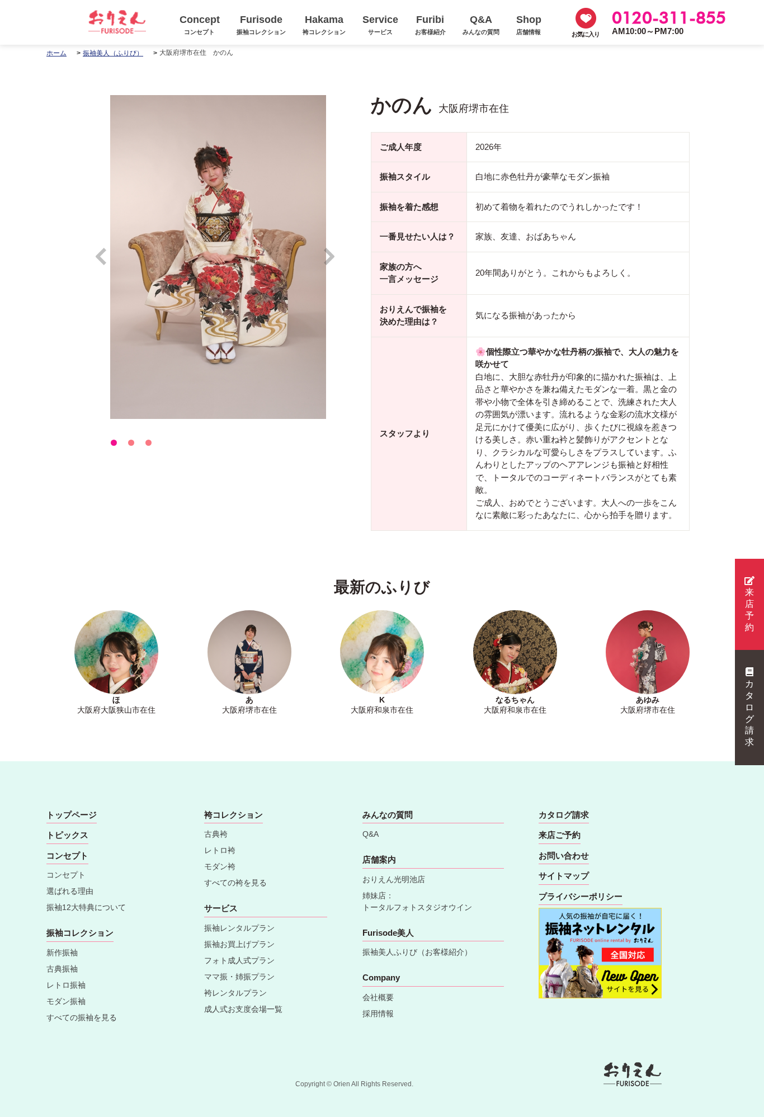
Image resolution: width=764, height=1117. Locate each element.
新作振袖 (62, 952)
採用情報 (378, 1013)
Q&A (370, 833)
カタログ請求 (749, 713)
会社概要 (378, 997)
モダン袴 (219, 866)
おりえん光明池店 (393, 879)
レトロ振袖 (66, 985)
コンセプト (66, 874)
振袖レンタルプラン (239, 927)
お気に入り (586, 34)
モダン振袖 (66, 1001)
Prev (106, 261)
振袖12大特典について (86, 907)
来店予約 (749, 609)
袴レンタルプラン (235, 992)
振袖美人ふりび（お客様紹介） (417, 952)
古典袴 (216, 833)
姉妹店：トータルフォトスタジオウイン (417, 901)
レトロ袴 (219, 850)
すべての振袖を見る (81, 1017)
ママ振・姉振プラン (239, 976)
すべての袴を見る (235, 882)
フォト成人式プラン (239, 960)
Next (330, 261)
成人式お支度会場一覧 (243, 1009)
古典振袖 (62, 968)
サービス (221, 908)
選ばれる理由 (69, 891)
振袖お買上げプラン (239, 944)
